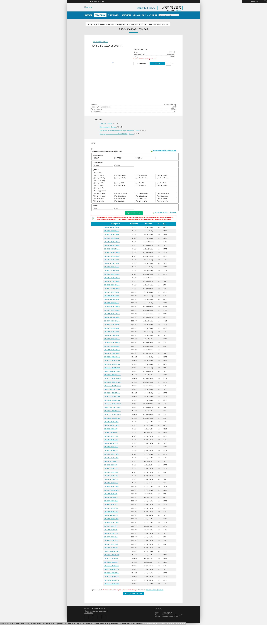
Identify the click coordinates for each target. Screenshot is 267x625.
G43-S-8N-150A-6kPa (110, 530)
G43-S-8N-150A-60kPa (111, 548)
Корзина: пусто (254, 1)
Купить (157, 64)
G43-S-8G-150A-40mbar (111, 267)
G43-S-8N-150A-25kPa (111, 540)
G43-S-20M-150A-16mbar (112, 389)
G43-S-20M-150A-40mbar (112, 396)
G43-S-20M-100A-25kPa (111, 573)
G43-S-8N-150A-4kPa (110, 526)
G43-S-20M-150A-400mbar (112, 414)
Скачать (110, 123)
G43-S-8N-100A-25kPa (111, 508)
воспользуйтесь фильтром (154, 590)
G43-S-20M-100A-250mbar (112, 378)
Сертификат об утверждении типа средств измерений (117, 130)
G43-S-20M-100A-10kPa (111, 566)
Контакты (158, 609)
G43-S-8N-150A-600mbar (112, 353)
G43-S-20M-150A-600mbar (112, 418)
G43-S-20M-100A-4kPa (111, 558)
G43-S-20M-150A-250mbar (112, 411)
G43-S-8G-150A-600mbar (112, 288)
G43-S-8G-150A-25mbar (111, 263)
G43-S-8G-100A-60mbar (111, 238)
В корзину (141, 64)
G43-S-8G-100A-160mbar (112, 245)
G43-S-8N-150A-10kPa (111, 533)
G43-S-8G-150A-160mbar (112, 278)
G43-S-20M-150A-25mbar (112, 393)
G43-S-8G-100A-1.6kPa (111, 422)
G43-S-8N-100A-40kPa (111, 512)
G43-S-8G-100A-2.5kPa (111, 425)
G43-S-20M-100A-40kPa (111, 576)
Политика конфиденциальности (95, 611)
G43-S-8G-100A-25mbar (111, 231)
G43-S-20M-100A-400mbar (112, 382)
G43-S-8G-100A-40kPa (111, 447)
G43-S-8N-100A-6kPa (110, 497)
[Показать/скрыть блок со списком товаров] (265, 2)
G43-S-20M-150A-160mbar (112, 407)
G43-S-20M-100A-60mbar (112, 368)
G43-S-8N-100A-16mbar (111, 292)
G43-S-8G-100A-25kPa (111, 443)
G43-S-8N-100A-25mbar (111, 296)
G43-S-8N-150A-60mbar (111, 335)
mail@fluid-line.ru (146, 8)
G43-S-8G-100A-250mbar (100, 42)
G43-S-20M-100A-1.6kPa (111, 551)
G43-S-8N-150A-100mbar (112, 339)
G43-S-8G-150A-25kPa (111, 476)
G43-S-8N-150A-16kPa (111, 537)
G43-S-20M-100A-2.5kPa (111, 555)
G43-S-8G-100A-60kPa (111, 450)
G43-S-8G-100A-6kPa (110, 432)
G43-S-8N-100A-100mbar (112, 306)
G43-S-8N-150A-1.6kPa (111, 519)
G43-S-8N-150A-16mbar (111, 324)
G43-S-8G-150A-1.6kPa (111, 454)
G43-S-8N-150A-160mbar (112, 342)
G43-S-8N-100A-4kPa (110, 494)
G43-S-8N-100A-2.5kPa (111, 490)
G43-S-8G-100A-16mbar (111, 227)
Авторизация (93, 1)
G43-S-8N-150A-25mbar (111, 328)
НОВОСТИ (88, 15)
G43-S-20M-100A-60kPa (111, 580)
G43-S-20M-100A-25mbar (112, 360)
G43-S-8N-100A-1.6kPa (111, 486)
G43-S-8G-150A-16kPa (111, 472)
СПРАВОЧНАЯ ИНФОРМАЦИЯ (145, 15)
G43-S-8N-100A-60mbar (111, 303)
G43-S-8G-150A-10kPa (111, 468)
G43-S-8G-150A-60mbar (111, 270)
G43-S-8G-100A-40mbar (111, 234)
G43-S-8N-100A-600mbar (112, 321)
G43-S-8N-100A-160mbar (112, 310)
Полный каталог (105, 127)
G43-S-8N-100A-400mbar (112, 317)
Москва (178, 10)
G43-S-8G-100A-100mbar (112, 242)
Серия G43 (103, 123)
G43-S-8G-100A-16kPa (111, 440)
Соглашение (88, 613)
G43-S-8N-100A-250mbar (112, 314)
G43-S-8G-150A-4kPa (110, 461)
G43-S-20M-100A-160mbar (112, 375)
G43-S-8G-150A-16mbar (111, 260)
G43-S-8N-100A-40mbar (111, 299)
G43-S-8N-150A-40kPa (111, 544)
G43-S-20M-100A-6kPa (111, 562)
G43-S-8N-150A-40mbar (111, 332)
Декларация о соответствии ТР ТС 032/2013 (113, 134)
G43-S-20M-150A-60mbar (112, 400)
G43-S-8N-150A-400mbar (112, 350)
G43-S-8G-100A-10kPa (111, 436)
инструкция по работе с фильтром (164, 150)
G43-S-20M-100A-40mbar (112, 364)
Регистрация (101, 1)
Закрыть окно (180, 623)
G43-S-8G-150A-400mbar (112, 285)
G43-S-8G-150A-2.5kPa (111, 458)
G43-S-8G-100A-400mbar (112, 252)
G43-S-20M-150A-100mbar (112, 404)
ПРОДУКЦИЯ (100, 15)
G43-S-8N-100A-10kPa (111, 501)
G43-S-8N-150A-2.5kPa (111, 522)
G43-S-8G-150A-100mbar (112, 274)
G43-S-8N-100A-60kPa (111, 515)
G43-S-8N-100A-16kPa (111, 504)
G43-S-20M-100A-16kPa (111, 569)
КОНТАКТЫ (126, 15)
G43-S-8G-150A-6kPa (110, 465)
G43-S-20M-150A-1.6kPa (111, 584)
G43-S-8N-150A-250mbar (112, 346)
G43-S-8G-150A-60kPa (111, 483)
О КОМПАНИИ (113, 15)
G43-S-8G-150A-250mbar (112, 281)
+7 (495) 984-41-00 (171, 8)
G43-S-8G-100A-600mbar (112, 256)
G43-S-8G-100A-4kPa (110, 429)
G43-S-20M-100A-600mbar (112, 386)
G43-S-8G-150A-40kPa (111, 479)
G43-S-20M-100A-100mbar (112, 371)
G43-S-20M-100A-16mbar (112, 357)
